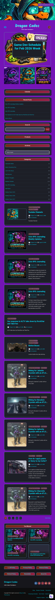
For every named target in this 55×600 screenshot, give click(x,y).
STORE (27, 75)
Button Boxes (8, 118)
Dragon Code (34, 215)
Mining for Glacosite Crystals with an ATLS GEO (37, 493)
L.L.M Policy (11, 568)
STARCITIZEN (43, 75)
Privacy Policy (27, 568)
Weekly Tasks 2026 (10, 195)
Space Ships (32, 456)
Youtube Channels (35, 212)
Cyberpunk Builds (9, 163)
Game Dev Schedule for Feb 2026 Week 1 (27, 48)
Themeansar (7, 595)
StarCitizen (7, 188)
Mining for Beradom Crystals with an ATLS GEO (37, 402)
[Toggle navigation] (5, 27)
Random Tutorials (9, 181)
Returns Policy (43, 568)
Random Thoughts (9, 178)
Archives (7, 149)
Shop (34, 590)
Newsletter (27, 574)
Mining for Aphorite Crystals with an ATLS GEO (37, 431)
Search (27, 125)
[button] (48, 49)
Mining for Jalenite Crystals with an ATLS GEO (37, 373)
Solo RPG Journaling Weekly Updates (14, 104)
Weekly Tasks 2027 (10, 199)
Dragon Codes (27, 26)
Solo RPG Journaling (10, 107)
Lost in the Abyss (9, 171)
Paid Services (8, 174)
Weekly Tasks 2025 (10, 192)
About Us (43, 574)
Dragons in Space (41, 597)
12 (17, 518)
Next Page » (48, 518)
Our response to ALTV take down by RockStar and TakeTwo (19, 114)
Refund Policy (11, 574)
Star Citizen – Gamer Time (45, 594)
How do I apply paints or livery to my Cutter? (37, 459)
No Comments (33, 217)
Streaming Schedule (33, 594)
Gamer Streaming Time (10, 167)
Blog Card (22, 593)
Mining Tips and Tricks (34, 368)
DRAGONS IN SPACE (12, 75)
